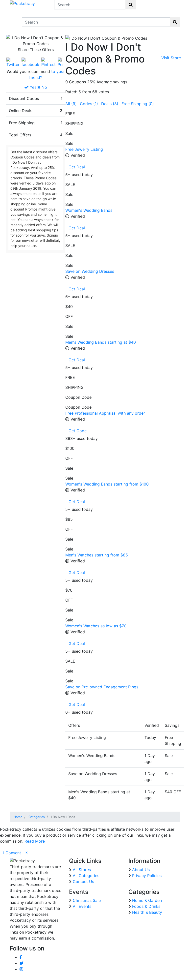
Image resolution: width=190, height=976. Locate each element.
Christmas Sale (87, 900)
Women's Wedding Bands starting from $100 (107, 484)
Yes (32, 87)
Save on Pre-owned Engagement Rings (101, 686)
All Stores (82, 869)
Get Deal (77, 166)
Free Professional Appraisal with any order (105, 413)
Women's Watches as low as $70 (95, 625)
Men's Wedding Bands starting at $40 (100, 342)
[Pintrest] (48, 62)
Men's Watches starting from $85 (96, 554)
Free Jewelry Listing (84, 149)
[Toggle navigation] (13, 22)
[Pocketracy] (22, 2)
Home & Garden (147, 900)
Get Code (78, 430)
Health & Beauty (147, 912)
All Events (82, 906)
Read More (34, 841)
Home (18, 817)
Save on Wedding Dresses (89, 271)
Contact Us (83, 881)
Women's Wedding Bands (88, 210)
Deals (109, 103)
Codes (89, 103)
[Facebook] (30, 62)
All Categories (86, 875)
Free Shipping (137, 103)
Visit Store (171, 57)
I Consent (12, 852)
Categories (36, 817)
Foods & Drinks (146, 906)
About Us (141, 869)
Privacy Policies (147, 875)
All (71, 103)
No (43, 87)
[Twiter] (13, 62)
